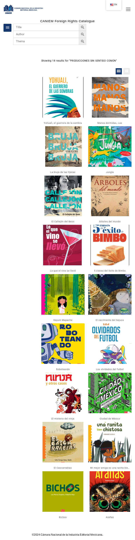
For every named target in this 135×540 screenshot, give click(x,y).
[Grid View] (119, 71)
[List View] (127, 71)
